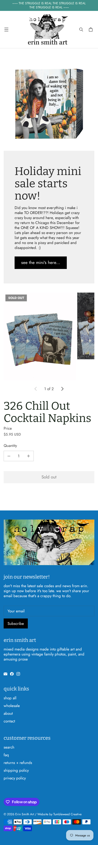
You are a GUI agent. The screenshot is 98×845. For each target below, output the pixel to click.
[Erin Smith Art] (48, 29)
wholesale (12, 705)
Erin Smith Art (24, 814)
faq (6, 755)
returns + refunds (18, 762)
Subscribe (16, 623)
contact (9, 721)
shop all (10, 698)
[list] (49, 336)
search (9, 747)
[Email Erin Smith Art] (5, 674)
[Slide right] (62, 389)
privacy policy (15, 778)
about (8, 713)
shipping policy (16, 770)
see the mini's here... (40, 262)
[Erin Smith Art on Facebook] (12, 674)
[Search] (81, 29)
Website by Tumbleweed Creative (59, 814)
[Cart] (91, 29)
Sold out (49, 477)
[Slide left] (36, 389)
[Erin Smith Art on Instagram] (18, 674)
